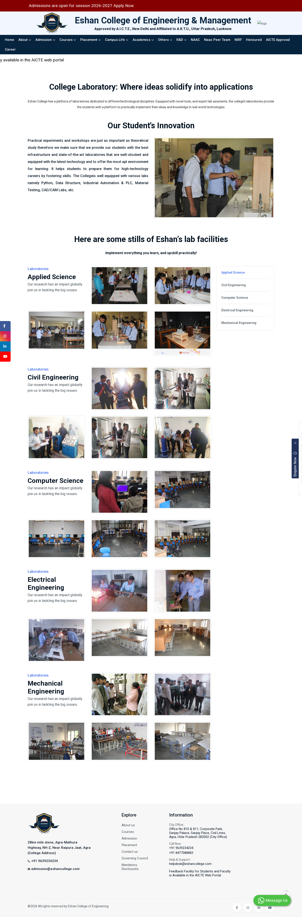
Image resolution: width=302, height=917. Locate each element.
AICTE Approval (278, 40)
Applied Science (233, 272)
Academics (141, 40)
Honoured (254, 40)
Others (163, 40)
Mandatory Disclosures (130, 867)
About (23, 40)
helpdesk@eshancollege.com (190, 864)
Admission (43, 40)
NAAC (195, 40)
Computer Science (234, 297)
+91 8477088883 (181, 853)
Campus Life (115, 40)
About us (128, 825)
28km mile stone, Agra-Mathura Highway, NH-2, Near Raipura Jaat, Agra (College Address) (59, 847)
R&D (179, 40)
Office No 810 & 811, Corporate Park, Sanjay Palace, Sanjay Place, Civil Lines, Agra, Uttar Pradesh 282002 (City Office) (198, 833)
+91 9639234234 (44, 861)
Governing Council (135, 858)
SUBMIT (275, 489)
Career (10, 49)
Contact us (130, 852)
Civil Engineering (233, 285)
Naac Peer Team (217, 40)
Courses (66, 40)
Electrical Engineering (237, 310)
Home (9, 40)
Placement (88, 40)
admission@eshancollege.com (55, 869)
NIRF (238, 40)
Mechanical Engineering (238, 323)
